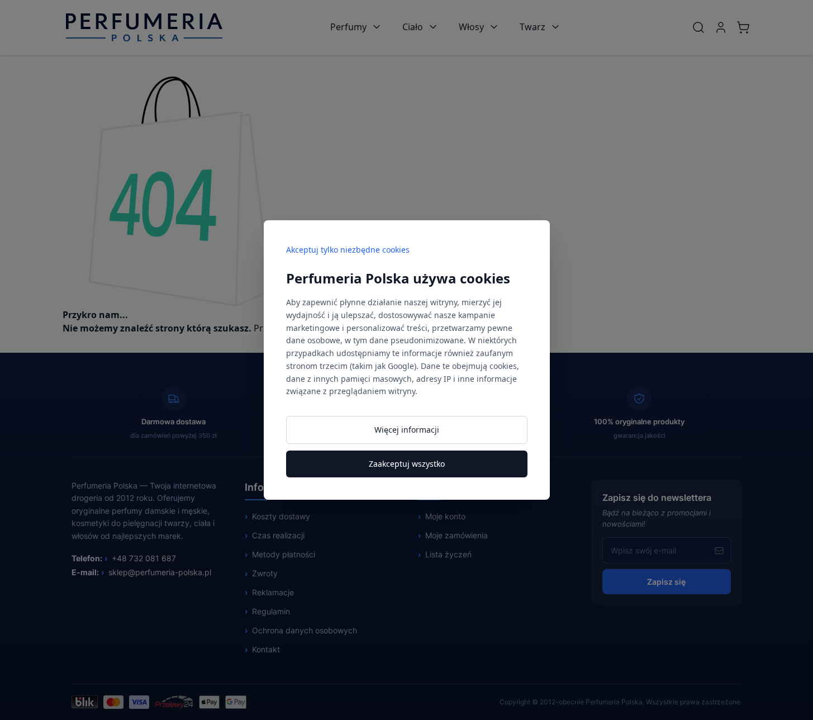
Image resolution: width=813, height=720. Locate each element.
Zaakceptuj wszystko (407, 463)
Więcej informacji (406, 429)
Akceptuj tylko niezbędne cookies (348, 249)
